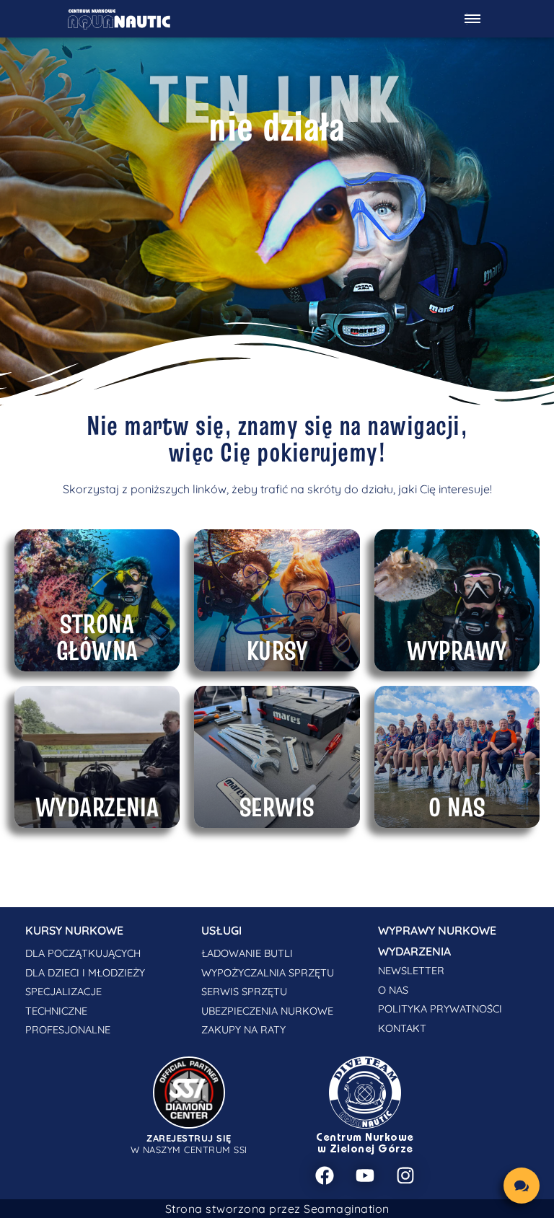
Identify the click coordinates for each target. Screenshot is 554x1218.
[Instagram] (405, 1175)
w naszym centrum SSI (189, 1143)
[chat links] (522, 1186)
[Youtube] (365, 1175)
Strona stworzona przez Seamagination (277, 1208)
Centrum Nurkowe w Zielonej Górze (365, 1143)
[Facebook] (324, 1175)
